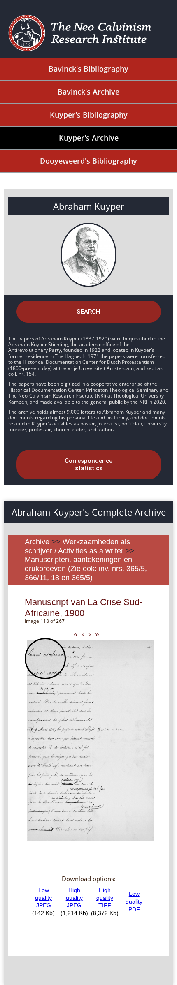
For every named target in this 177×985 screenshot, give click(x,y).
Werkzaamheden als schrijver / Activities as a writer (77, 546)
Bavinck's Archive (88, 92)
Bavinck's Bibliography (88, 69)
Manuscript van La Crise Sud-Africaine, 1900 (83, 607)
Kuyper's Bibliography (89, 115)
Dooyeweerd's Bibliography (88, 161)
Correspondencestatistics (88, 464)
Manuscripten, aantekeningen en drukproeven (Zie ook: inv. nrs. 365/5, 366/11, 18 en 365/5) (86, 568)
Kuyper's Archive (89, 138)
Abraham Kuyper (88, 206)
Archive (37, 542)
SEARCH (88, 311)
